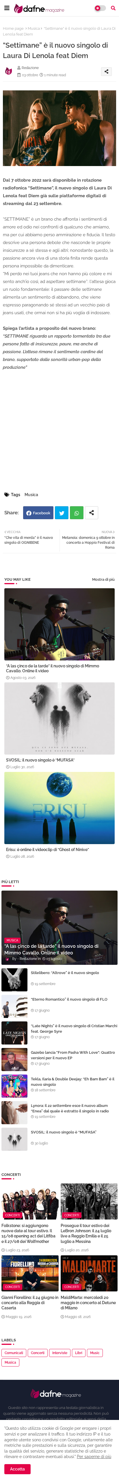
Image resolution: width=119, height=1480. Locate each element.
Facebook (41, 513)
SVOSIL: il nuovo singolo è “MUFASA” (40, 760)
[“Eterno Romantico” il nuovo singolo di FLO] (14, 1006)
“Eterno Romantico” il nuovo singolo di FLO (69, 999)
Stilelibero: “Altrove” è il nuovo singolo (65, 973)
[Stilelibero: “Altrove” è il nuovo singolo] (14, 979)
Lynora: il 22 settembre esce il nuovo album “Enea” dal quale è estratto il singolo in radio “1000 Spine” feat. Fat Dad (70, 1110)
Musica (34, 28)
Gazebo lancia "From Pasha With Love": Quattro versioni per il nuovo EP (73, 1055)
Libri (78, 1353)
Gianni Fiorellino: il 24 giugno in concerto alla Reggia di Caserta (29, 1302)
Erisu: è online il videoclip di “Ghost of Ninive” (47, 849)
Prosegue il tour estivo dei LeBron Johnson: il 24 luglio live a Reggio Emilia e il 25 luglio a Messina (86, 1233)
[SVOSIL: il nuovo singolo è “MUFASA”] (14, 1139)
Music (95, 1353)
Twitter (61, 512)
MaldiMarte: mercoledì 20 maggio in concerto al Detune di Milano (88, 1302)
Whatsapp (76, 512)
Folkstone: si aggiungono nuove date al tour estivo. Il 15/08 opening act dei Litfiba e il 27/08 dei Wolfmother (28, 1233)
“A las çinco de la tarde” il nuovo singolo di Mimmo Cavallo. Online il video (52, 668)
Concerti (37, 1353)
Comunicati (14, 1353)
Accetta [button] (17, 1469)
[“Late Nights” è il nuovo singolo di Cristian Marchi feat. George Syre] (14, 1033)
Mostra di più (103, 579)
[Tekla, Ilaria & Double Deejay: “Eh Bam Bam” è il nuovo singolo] (14, 1086)
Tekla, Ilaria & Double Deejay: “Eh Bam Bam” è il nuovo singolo (72, 1081)
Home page (13, 28)
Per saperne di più (94, 1456)
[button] (113, 8)
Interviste (59, 1353)
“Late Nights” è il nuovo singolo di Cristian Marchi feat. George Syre (74, 1028)
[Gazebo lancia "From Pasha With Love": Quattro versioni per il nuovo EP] (14, 1059)
